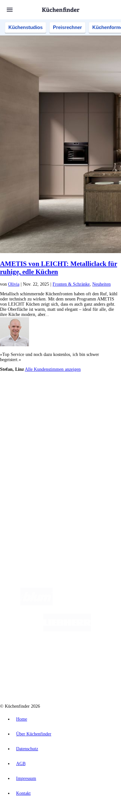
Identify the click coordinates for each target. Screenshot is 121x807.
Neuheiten (101, 284)
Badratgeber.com (28, 466)
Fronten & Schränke (71, 284)
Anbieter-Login (31, 504)
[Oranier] (46, 655)
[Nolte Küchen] (99, 655)
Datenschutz (27, 748)
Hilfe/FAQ (22, 461)
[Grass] (90, 604)
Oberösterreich (24, 402)
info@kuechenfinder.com (23, 527)
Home (21, 719)
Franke (112, 402)
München (73, 397)
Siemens (19, 408)
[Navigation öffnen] (9, 9)
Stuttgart (99, 402)
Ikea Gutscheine (44, 413)
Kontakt (23, 793)
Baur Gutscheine (72, 418)
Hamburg (56, 397)
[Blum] (36, 604)
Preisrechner (67, 27)
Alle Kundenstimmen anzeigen (53, 369)
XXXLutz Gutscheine (75, 413)
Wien (41, 402)
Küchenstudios (25, 27)
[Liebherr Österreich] (67, 629)
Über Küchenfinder (30, 456)
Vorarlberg (90, 397)
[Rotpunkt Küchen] (35, 681)
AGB (20, 763)
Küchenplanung (27, 440)
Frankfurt (73, 402)
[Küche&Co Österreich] (83, 681)
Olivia (13, 284)
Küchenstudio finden (32, 386)
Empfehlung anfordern (34, 391)
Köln (87, 402)
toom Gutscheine (45, 418)
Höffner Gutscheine (47, 423)
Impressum (26, 778)
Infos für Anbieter (29, 484)
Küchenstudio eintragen (34, 499)
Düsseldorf (56, 402)
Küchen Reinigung (30, 445)
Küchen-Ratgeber (29, 450)
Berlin (42, 397)
